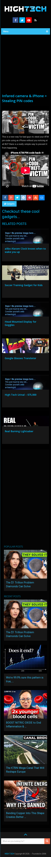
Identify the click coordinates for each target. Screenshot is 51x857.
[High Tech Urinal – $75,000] (25, 383)
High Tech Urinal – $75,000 (20, 394)
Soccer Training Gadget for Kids (24, 285)
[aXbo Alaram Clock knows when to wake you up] (25, 237)
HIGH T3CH (9, 854)
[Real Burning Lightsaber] (25, 419)
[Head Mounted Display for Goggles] (25, 310)
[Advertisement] (25, 66)
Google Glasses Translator (20, 358)
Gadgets (11, 204)
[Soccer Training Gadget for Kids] (25, 273)
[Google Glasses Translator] (25, 346)
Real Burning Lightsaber (19, 431)
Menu (5, 31)
